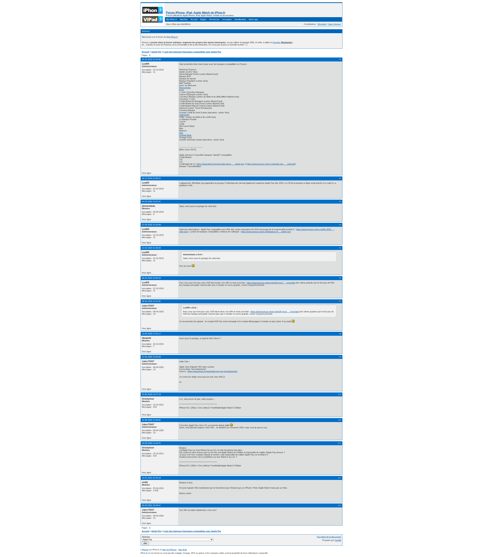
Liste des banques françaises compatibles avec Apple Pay (192, 52)
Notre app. (253, 19)
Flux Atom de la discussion (329, 537)
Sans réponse (334, 24)
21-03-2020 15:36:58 (151, 248)
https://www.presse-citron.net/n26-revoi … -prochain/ (271, 283)
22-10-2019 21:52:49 (151, 59)
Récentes (322, 24)
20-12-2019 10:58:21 (151, 178)
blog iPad (182, 550)
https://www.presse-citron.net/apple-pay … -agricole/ (271, 164)
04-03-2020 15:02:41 (151, 201)
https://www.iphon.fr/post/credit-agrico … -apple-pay (220, 164)
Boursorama (185, 88)
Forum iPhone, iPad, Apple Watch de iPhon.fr (195, 12)
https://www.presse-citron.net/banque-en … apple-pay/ (266, 232)
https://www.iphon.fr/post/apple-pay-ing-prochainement (212, 371)
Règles (203, 19)
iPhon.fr (174, 37)
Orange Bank (185, 135)
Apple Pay (156, 52)
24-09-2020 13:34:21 (151, 443)
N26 (181, 133)
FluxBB (338, 540)
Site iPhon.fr (171, 19)
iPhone (145, 550)
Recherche (214, 19)
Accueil (194, 19)
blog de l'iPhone (169, 550)
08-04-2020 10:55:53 (151, 278)
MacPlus (184, 19)
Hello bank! (184, 115)
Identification (240, 19)
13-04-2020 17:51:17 (151, 334)
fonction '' (282, 42)
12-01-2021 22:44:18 (151, 478)
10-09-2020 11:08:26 (151, 420)
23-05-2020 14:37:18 (151, 394)
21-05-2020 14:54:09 (151, 357)
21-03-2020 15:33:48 (151, 225)
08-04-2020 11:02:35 (151, 301)
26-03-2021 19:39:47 (151, 505)
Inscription (227, 19)
